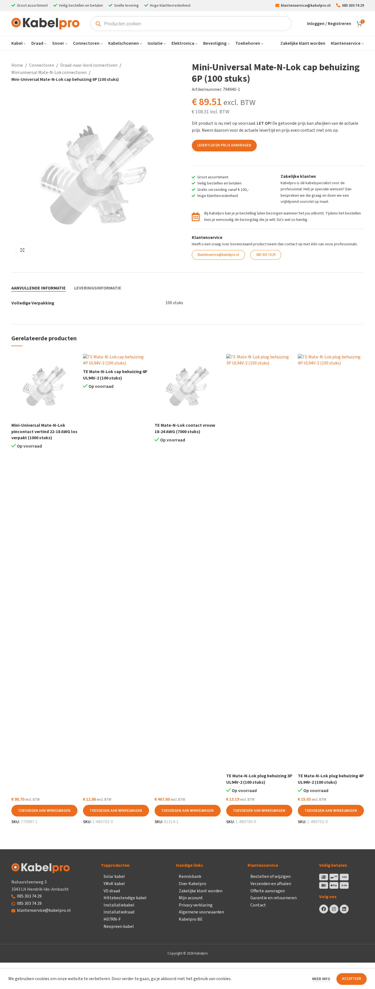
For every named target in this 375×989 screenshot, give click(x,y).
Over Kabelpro (192, 884)
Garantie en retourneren (273, 898)
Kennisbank (190, 876)
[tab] (38, 288)
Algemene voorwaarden (201, 912)
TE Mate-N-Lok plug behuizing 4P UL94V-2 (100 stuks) (331, 779)
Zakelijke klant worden (200, 891)
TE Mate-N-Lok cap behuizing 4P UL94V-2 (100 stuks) (115, 375)
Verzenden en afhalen (270, 884)
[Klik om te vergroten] (22, 250)
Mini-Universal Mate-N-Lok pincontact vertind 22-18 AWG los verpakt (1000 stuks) (44, 431)
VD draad (112, 891)
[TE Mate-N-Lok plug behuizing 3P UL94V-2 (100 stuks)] (259, 562)
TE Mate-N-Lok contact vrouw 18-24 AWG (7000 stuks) (185, 428)
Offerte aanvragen (267, 891)
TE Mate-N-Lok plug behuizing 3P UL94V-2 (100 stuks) (259, 779)
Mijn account (191, 898)
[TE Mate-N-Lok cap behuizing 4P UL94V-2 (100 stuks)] (116, 360)
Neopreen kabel (119, 926)
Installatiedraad (119, 912)
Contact (258, 905)
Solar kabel (114, 876)
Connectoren (41, 65)
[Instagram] (333, 909)
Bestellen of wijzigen (270, 876)
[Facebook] (323, 909)
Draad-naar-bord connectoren (88, 65)
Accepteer (351, 978)
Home (17, 65)
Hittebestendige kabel (125, 898)
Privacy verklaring (196, 905)
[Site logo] (45, 23)
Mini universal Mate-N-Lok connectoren (49, 72)
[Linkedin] (344, 909)
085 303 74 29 (29, 896)
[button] (44, 810)
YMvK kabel (114, 884)
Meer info (321, 978)
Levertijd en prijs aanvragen (224, 145)
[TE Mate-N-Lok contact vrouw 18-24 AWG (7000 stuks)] (188, 387)
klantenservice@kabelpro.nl (44, 910)
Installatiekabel (119, 905)
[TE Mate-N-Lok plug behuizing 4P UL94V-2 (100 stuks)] (331, 562)
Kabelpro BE (191, 919)
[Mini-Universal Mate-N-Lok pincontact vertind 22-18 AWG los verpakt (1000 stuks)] (44, 387)
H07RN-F (112, 919)
